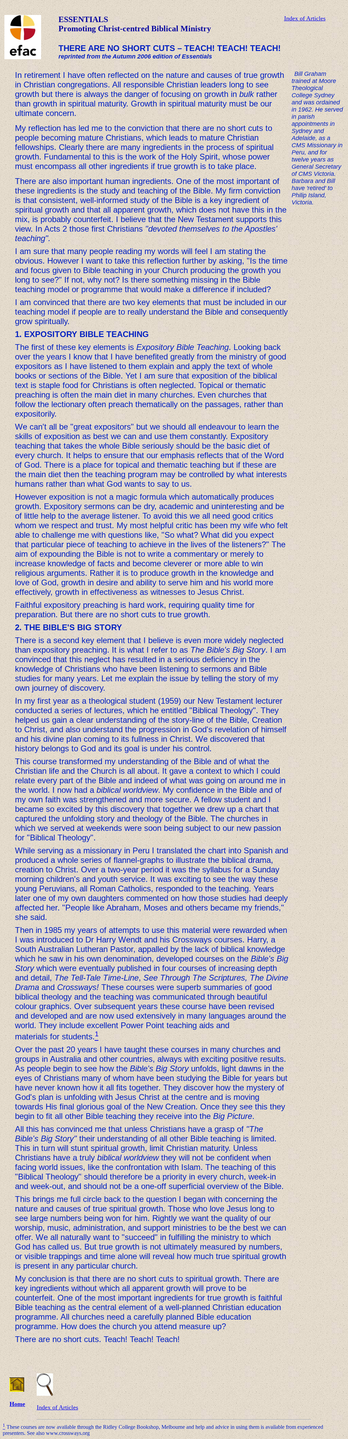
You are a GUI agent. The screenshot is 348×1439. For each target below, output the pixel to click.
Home (17, 1404)
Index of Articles (305, 18)
